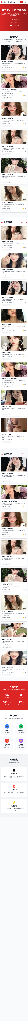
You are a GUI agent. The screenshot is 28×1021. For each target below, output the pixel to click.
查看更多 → (24, 222)
